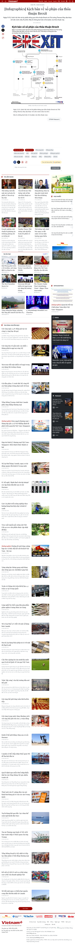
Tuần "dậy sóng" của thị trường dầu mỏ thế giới (15, 681)
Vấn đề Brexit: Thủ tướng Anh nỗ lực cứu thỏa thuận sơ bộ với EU (24, 194)
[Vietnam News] (11, 916)
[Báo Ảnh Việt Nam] (31, 916)
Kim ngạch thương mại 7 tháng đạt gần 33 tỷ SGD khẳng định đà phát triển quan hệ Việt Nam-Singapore (16, 423)
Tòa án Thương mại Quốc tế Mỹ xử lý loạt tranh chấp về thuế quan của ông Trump (15, 834)
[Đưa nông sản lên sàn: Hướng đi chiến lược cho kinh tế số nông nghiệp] (68, 430)
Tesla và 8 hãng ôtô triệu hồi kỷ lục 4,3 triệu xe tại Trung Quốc (15, 587)
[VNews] (38, 916)
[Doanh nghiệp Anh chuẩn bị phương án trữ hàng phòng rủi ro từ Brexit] (9, 222)
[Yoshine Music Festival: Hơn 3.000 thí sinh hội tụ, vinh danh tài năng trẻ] (62, 326)
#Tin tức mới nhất (18, 156)
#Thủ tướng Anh (39, 150)
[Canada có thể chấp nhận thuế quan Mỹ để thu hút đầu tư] (40, 758)
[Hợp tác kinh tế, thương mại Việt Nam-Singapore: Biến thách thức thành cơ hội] (40, 447)
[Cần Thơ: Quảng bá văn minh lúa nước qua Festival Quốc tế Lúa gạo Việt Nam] (40, 664)
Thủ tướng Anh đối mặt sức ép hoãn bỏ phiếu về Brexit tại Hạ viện (8, 194)
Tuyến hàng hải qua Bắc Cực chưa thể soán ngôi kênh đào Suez (15, 814)
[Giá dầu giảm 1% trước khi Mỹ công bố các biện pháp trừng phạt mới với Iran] (40, 388)
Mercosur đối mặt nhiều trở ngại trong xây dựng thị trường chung (16, 365)
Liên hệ (53, 924)
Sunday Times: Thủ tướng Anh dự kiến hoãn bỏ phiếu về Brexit (24, 232)
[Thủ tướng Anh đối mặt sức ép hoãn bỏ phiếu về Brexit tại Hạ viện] (9, 184)
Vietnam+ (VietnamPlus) (13, 1)
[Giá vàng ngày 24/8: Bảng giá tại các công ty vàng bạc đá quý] (40, 333)
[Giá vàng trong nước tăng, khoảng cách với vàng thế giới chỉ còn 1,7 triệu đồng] (40, 721)
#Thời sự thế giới (44, 153)
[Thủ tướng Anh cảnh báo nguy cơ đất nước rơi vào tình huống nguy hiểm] (42, 222)
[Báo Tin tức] (53, 916)
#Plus (40, 156)
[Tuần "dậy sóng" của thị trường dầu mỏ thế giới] (40, 685)
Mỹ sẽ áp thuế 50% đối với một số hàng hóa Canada (15, 625)
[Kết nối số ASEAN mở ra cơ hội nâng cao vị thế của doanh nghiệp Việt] (40, 877)
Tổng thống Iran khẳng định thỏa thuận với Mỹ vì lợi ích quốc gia (57, 415)
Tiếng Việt (41, 1)
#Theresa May (49, 150)
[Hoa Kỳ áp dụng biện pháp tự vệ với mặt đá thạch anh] (40, 647)
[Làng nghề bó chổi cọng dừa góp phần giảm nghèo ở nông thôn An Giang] (40, 609)
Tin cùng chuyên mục (11, 325)
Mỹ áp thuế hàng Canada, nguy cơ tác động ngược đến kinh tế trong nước (15, 464)
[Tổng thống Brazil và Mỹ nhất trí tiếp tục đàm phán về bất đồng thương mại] (40, 858)
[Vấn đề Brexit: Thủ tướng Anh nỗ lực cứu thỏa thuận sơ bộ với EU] (25, 184)
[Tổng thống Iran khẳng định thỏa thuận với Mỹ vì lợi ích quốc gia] (68, 416)
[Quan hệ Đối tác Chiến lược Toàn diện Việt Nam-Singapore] (62, 295)
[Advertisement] (37, 133)
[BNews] (71, 916)
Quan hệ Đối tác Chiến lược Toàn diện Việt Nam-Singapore (62, 307)
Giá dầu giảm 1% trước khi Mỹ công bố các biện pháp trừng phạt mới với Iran (15, 384)
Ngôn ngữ (57, 922)
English (45, 1)
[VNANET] (44, 916)
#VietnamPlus (47, 156)
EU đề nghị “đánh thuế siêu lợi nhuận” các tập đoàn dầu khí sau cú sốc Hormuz (15, 484)
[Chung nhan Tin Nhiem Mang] (65, 928)
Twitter (3, 30)
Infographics (59, 286)
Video (57, 317)
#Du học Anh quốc (18, 150)
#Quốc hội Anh (29, 150)
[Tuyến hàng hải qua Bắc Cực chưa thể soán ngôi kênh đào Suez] (40, 818)
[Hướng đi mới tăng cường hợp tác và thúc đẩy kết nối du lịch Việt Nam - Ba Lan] (40, 551)
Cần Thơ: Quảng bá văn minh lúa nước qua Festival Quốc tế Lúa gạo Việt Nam (15, 661)
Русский (63, 1)
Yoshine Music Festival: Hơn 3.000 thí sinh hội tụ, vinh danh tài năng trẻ (62, 337)
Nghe (57, 407)
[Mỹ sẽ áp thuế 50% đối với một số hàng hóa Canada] (40, 628)
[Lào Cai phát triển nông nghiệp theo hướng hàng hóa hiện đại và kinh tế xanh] (40, 508)
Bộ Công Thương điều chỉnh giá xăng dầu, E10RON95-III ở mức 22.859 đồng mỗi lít (61, 210)
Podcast (58, 396)
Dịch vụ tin (68, 922)
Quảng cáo (47, 924)
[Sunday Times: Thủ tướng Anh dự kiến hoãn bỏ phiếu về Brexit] (25, 222)
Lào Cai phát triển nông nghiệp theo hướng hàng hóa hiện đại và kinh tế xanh (15, 505)
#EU (27, 153)
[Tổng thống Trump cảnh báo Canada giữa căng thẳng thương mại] (40, 407)
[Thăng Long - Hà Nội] (66, 1)
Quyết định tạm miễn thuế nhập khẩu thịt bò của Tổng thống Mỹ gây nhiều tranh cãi (15, 774)
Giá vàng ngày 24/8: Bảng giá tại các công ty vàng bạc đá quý (14, 330)
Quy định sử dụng (41, 922)
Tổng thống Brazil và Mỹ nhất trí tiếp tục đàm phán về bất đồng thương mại (15, 854)
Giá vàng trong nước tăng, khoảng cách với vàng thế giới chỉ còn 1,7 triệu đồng (16, 717)
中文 (59, 1)
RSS (48, 922)
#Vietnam (34, 156)
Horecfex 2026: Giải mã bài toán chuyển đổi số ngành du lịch (62, 362)
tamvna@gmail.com (31, 933)
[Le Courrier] (21, 916)
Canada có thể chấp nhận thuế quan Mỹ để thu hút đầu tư (16, 755)
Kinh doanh (40, 5)
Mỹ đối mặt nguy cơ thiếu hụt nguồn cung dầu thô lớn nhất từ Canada (15, 892)
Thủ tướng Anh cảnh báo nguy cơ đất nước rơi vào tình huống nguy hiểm (42, 232)
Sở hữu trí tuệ (32, 922)
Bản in (3, 34)
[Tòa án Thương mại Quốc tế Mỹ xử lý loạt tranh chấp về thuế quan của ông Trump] (40, 837)
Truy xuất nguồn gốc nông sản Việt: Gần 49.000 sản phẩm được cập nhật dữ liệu (15, 527)
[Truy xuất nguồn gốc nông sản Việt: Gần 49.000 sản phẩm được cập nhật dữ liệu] (40, 529)
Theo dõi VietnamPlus (47, 162)
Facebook (3, 26)
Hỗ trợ (51, 922)
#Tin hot (27, 156)
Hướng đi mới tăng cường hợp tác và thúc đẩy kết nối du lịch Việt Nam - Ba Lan (16, 548)
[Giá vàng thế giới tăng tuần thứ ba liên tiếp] (40, 704)
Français (50, 1)
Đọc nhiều (57, 196)
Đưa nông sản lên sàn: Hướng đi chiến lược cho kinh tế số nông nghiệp (58, 429)
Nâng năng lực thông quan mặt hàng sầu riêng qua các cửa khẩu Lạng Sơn (15, 568)
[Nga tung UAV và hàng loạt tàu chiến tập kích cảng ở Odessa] (68, 402)
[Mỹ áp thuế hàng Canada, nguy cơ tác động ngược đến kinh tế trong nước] (40, 468)
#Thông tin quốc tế (54, 153)
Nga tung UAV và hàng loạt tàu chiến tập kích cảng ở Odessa (58, 401)
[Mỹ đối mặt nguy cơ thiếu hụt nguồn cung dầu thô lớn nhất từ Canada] (40, 896)
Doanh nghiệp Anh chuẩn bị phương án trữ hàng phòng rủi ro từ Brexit (8, 232)
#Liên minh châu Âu (19, 153)
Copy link (3, 37)
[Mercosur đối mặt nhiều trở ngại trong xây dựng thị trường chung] (40, 369)
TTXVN (62, 922)
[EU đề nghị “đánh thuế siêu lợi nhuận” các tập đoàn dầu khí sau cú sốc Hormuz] (40, 487)
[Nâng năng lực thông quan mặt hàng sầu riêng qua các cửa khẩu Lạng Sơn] (40, 572)
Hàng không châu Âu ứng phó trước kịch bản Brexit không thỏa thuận (42, 194)
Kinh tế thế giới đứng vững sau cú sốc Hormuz (15, 736)
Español (55, 1)
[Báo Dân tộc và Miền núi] (63, 916)
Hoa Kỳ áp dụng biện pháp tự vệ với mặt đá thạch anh (16, 643)
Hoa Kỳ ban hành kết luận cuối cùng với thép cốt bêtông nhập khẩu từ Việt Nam (62, 200)
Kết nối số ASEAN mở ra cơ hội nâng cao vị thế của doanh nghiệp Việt (14, 873)
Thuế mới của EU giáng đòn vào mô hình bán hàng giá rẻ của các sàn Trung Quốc (16, 794)
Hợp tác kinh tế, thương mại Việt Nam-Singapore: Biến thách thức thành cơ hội (16, 444)
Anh (56, 156)
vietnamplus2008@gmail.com (37, 937)
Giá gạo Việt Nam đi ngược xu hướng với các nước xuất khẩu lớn (62, 225)
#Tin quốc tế (34, 153)
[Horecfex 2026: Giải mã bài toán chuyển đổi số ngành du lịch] (62, 351)
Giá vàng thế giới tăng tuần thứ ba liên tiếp (15, 700)
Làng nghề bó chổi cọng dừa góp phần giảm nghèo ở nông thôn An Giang (15, 606)
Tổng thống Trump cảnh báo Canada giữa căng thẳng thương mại (15, 403)
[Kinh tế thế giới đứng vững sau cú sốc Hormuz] (40, 739)
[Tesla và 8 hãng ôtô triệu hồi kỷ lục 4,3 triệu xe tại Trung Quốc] (40, 591)
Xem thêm (25, 908)
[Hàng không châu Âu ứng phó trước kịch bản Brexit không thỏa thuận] (42, 184)
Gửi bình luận (55, 168)
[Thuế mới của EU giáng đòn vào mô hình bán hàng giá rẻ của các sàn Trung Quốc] (40, 797)
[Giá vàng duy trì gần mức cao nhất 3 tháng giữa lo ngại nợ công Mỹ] (40, 350)
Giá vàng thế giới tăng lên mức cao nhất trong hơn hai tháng (62, 233)
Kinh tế (33, 5)
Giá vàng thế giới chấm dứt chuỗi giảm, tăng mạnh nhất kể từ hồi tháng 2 (61, 217)
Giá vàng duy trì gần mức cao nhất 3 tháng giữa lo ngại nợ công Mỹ (14, 347)
